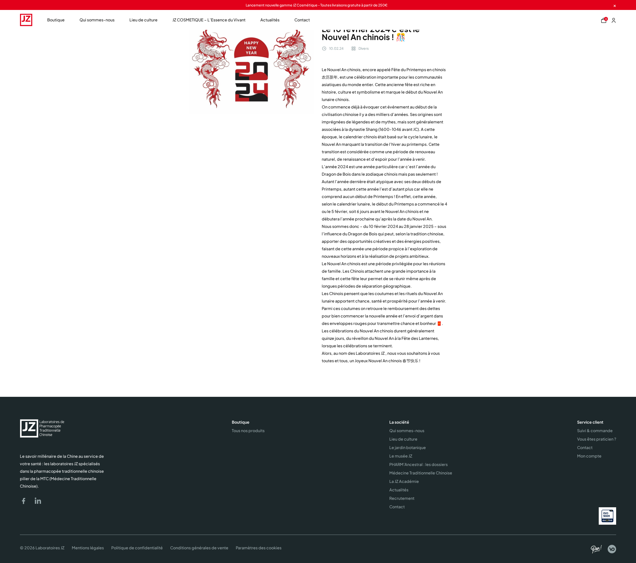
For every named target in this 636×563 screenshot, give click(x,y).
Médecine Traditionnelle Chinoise (420, 472)
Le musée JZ (400, 456)
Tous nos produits (248, 430)
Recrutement (401, 498)
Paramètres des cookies (258, 547)
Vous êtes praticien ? (596, 439)
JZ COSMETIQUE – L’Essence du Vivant (208, 19)
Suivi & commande (595, 430)
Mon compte (589, 456)
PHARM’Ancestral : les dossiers (418, 464)
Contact (302, 19)
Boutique (56, 19)
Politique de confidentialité (137, 547)
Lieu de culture (143, 19)
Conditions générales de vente (199, 547)
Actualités (269, 19)
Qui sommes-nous (97, 19)
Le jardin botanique (407, 447)
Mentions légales (88, 547)
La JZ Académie (404, 481)
